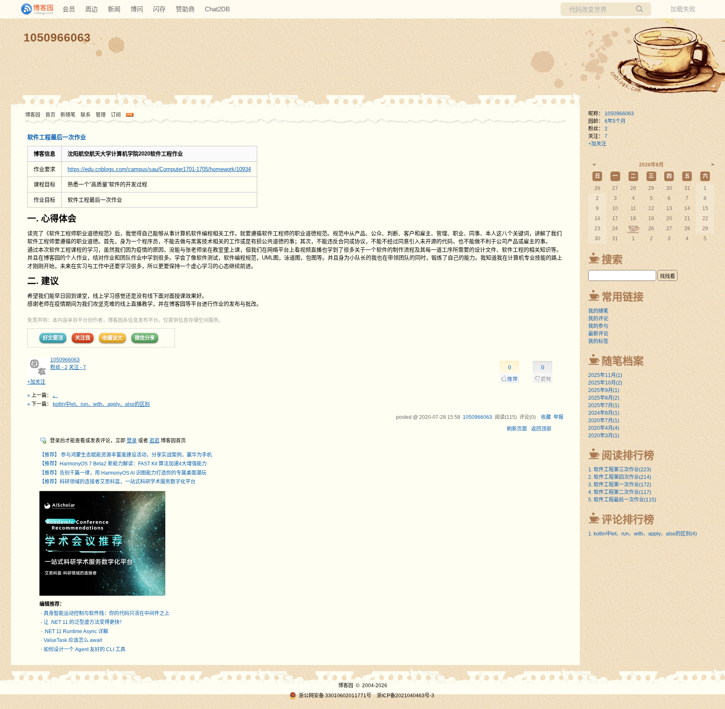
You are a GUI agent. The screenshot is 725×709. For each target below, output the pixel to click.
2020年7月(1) (603, 420)
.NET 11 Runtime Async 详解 (76, 631)
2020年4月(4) (603, 428)
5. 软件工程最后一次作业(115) (622, 500)
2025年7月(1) (603, 405)
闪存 (159, 9)
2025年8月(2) (603, 398)
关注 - (77, 367)
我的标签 (598, 341)
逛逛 (154, 441)
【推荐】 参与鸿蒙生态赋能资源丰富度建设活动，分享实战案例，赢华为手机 (125, 455)
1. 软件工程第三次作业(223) (619, 470)
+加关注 (36, 382)
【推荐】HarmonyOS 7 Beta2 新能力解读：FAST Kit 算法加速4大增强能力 (123, 464)
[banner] (33, 9)
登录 (132, 441)
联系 (86, 115)
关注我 (82, 338)
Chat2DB (217, 9)
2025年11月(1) (605, 375)
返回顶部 (541, 429)
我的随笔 (598, 311)
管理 (101, 115)
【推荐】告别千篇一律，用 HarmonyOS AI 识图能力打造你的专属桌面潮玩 (122, 473)
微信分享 (145, 338)
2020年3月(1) (603, 436)
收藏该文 (112, 338)
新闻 (114, 9)
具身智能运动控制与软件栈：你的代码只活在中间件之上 (107, 613)
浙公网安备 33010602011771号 (335, 696)
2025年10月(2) (605, 383)
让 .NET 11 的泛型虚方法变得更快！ (84, 622)
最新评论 (598, 334)
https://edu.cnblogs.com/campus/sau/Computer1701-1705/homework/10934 (159, 169)
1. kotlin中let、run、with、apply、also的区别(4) (642, 534)
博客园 (32, 115)
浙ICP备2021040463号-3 (405, 696)
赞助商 (185, 9)
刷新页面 (517, 429)
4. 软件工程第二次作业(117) (619, 492)
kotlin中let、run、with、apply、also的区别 (101, 404)
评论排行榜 (628, 519)
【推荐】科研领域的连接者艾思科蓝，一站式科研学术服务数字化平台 (117, 482)
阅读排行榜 (628, 455)
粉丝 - (59, 367)
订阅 (116, 115)
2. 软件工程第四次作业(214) (619, 477)
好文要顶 (53, 338)
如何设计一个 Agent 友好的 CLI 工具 (84, 649)
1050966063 (57, 37)
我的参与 (598, 326)
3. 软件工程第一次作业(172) (619, 485)
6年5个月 (615, 121)
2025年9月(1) (603, 390)
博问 (136, 9)
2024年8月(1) (603, 413)
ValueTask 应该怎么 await (73, 640)
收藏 (546, 417)
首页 (50, 115)
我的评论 (598, 319)
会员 (69, 9)
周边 (91, 9)
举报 (558, 417)
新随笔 (68, 115)
